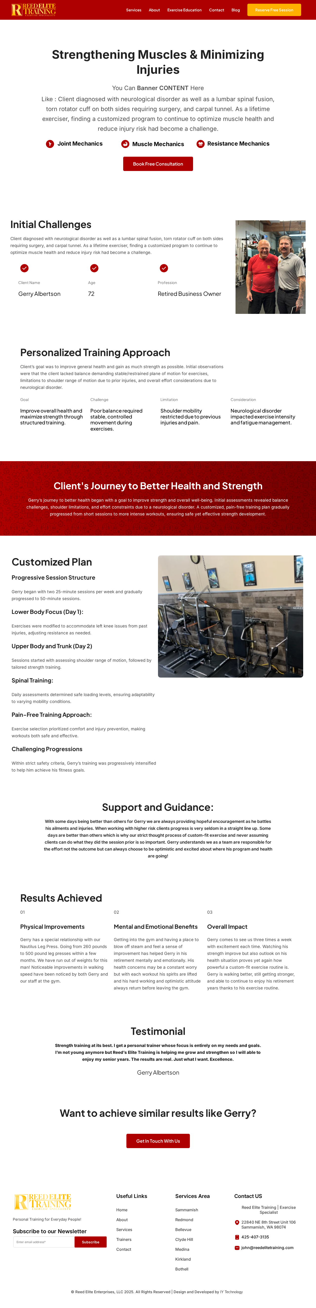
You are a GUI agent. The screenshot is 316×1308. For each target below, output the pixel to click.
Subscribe (90, 1242)
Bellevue (183, 1229)
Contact (216, 9)
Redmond (184, 1219)
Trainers (124, 1239)
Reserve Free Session (274, 9)
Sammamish (186, 1209)
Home (121, 1209)
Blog (236, 9)
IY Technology (231, 1292)
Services (124, 1229)
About (122, 1219)
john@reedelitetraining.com (267, 1247)
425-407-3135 (255, 1236)
